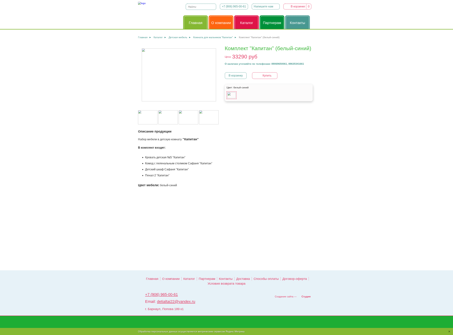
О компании (171, 279)
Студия (306, 296)
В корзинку (236, 75)
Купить (267, 75)
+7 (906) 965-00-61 (234, 6)
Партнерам (207, 279)
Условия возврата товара (226, 283)
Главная (152, 279)
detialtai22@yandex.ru (176, 301)
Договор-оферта (294, 279)
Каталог (189, 279)
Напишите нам (263, 6)
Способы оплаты (266, 279)
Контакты (226, 279)
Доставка (243, 279)
